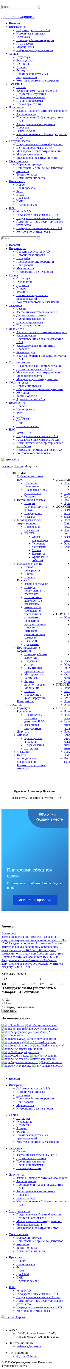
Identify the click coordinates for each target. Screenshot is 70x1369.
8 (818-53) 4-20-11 (27, 1356)
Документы (16, 107)
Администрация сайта (30, 177)
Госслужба (23, 36)
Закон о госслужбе (36, 583)
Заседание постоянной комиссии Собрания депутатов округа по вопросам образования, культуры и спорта (32, 947)
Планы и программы (29, 100)
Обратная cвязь (18, 161)
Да (8, 999)
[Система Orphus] (35, 1317)
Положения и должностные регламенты (33, 601)
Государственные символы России (38, 218)
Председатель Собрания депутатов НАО (34, 718)
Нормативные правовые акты (34, 669)
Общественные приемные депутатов (39, 167)
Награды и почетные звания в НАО (39, 228)
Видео (20, 194)
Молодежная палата (29, 154)
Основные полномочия (32, 484)
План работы (24, 43)
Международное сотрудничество (37, 157)
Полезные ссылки (27, 204)
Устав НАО (23, 211)
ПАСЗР (29, 533)
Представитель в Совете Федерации (39, 144)
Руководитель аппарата (33, 740)
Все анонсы (8, 933)
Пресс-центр (17, 181)
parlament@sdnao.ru (28, 1346)
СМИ (19, 201)
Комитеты (38, 553)
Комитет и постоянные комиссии (37, 80)
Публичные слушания (30, 97)
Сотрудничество (19, 141)
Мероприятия (25, 46)
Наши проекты (25, 188)
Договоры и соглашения (32, 528)
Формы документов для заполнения (34, 684)
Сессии (21, 87)
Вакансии (30, 640)
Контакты (22, 171)
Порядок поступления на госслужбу (34, 590)
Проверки (22, 127)
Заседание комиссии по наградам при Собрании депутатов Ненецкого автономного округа (32, 953)
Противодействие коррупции (35, 40)
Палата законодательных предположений (32, 75)
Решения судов (25, 130)
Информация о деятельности (34, 50)
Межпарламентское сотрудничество (39, 151)
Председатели (33, 513)
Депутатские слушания (31, 94)
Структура (23, 57)
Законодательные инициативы (35, 124)
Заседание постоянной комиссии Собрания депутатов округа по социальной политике (33, 940)
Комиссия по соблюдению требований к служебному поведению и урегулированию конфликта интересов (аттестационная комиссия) (35, 622)
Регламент (31, 496)
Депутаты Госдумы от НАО (34, 147)
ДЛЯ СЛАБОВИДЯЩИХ (18, 17)
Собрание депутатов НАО (33, 30)
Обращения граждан (29, 164)
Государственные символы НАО (37, 214)
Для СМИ (22, 198)
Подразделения (34, 745)
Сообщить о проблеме (35, 900)
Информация (17, 26)
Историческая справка (30, 33)
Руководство (24, 60)
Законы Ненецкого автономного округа (41, 110)
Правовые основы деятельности (36, 491)
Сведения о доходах (31, 662)
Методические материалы (33, 676)
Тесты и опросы (26, 174)
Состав (13, 53)
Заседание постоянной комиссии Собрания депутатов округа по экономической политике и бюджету (32, 964)
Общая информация (40, 538)
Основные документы (39, 545)
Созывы (29, 516)
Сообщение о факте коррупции (35, 696)
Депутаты (22, 63)
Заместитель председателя (32, 726)
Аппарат (21, 67)
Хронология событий (40, 558)
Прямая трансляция (28, 104)
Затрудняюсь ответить (20, 1007)
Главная (6, 466)
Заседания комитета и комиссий (36, 90)
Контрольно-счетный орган (34, 231)
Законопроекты (26, 114)
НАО (12, 208)
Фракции (22, 70)
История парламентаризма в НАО (35, 506)
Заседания (15, 83)
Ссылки (29, 691)
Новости (14, 23)
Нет (8, 1003)
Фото (19, 191)
